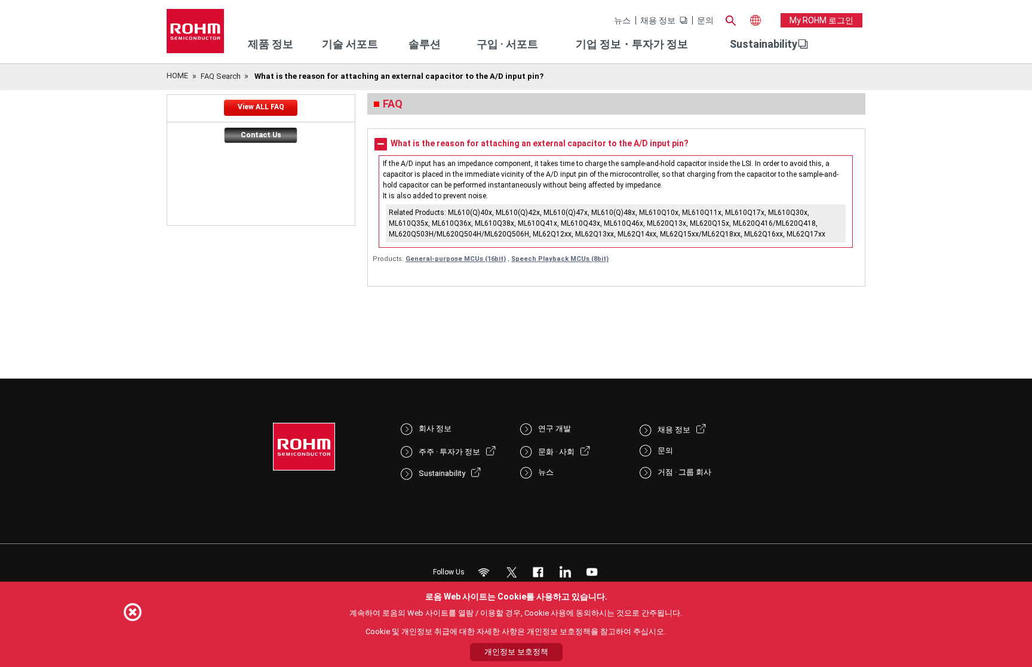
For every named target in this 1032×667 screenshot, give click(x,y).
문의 (705, 20)
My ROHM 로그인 (821, 20)
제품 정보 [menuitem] (270, 44)
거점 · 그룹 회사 (684, 472)
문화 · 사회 (556, 451)
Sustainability (763, 44)
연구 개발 (554, 428)
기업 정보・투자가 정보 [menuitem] (632, 44)
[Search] (730, 19)
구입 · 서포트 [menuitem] (507, 44)
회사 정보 (435, 428)
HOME (177, 75)
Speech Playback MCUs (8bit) (560, 259)
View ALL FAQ (261, 107)
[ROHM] (195, 35)
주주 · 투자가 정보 (449, 451)
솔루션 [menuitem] (424, 44)
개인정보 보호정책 (516, 651)
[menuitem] (763, 44)
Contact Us (261, 135)
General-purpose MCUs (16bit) (456, 259)
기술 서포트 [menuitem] (350, 44)
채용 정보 (657, 20)
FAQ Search (221, 76)
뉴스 (622, 20)
